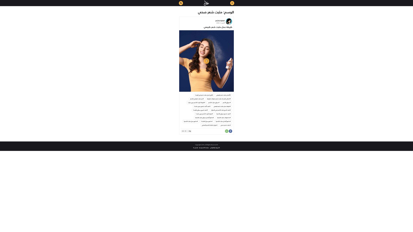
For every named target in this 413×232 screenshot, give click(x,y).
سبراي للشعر (226, 103)
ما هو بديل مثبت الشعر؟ (190, 121)
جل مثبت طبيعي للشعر (196, 99)
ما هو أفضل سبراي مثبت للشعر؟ (204, 118)
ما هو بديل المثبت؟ (206, 121)
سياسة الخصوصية (204, 148)
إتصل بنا (195, 148)
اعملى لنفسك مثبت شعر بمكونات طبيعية (218, 99)
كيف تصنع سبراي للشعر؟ (223, 114)
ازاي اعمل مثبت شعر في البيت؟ (203, 95)
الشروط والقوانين (215, 148)
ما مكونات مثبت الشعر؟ (223, 118)
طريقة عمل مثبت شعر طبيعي (218, 27)
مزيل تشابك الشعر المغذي (209, 125)
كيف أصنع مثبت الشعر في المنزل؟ (220, 110)
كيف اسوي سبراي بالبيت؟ (200, 110)
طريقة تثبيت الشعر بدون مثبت (196, 103)
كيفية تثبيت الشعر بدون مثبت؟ (204, 114)
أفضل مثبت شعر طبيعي (223, 95)
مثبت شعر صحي (225, 125)
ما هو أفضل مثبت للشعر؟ (223, 121)
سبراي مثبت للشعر (213, 103)
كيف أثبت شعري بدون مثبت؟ (201, 106)
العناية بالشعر (220, 20)
